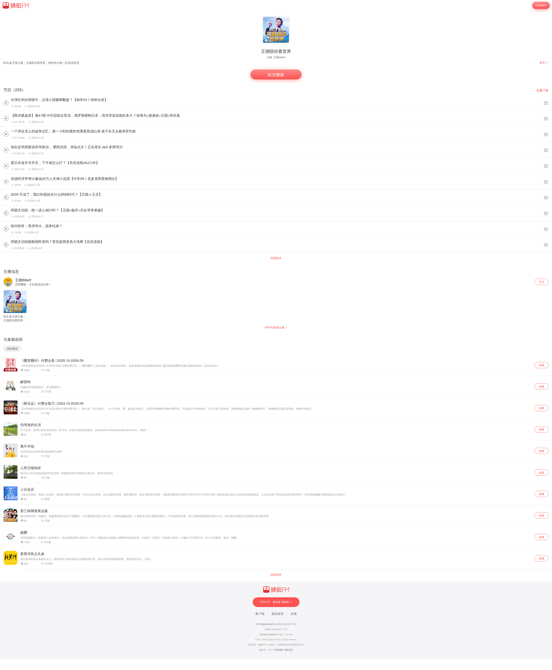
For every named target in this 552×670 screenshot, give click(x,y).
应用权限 (278, 650)
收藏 (541, 365)
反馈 (294, 613)
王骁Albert (279, 57)
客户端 (259, 613)
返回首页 (277, 613)
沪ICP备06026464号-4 (266, 624)
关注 (541, 281)
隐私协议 (288, 650)
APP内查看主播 (274, 327)
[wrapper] (276, 335)
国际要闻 (12, 348)
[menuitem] (544, 62)
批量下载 (542, 90)
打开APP (541, 5)
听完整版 (276, 74)
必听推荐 (276, 575)
